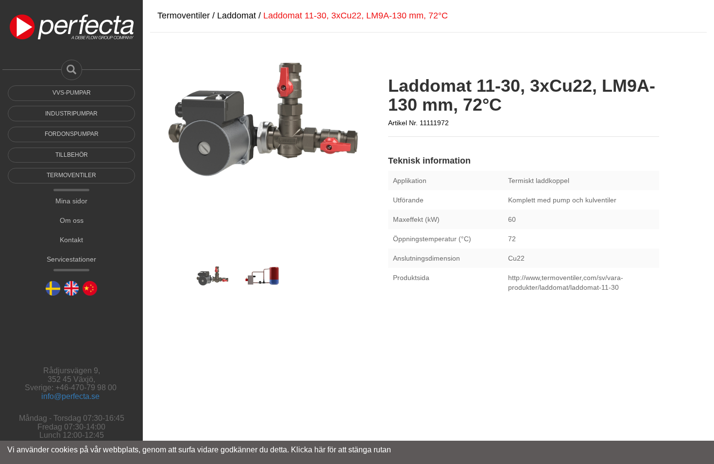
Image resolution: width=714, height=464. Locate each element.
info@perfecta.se (70, 396)
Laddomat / (240, 15)
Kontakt (71, 291)
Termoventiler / (187, 15)
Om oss (72, 272)
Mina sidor (71, 252)
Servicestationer (71, 311)
